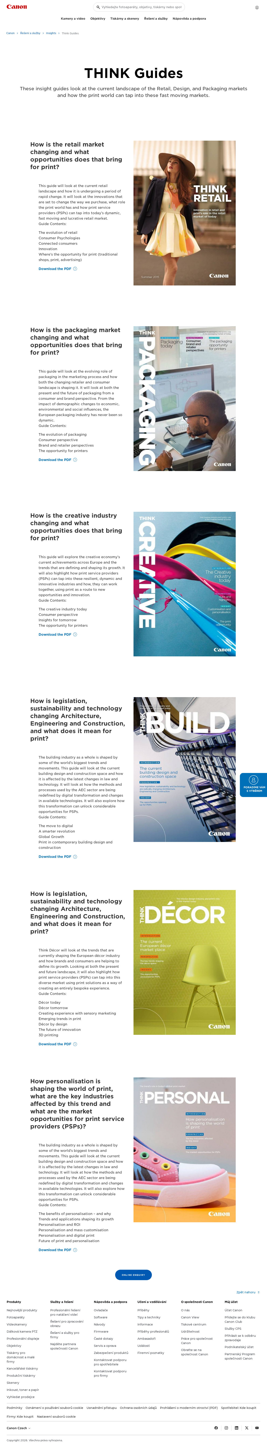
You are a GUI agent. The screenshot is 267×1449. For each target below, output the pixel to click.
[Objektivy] (107, 18)
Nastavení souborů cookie (56, 1416)
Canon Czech (17, 1428)
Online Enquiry (133, 1275)
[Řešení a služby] (169, 18)
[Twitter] (247, 1428)
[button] (253, 785)
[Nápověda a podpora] (207, 18)
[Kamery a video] (87, 18)
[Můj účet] (257, 7)
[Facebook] (216, 1428)
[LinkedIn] (236, 1428)
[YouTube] (257, 1428)
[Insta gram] (226, 1428)
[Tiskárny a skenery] (140, 18)
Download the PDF (55, 269)
